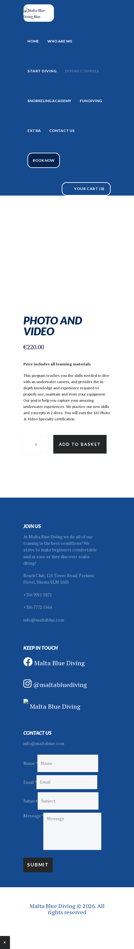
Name (30, 763)
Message (33, 816)
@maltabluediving (59, 684)
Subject (30, 801)
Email (29, 782)
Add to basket (80, 444)
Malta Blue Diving (59, 663)
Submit (38, 864)
